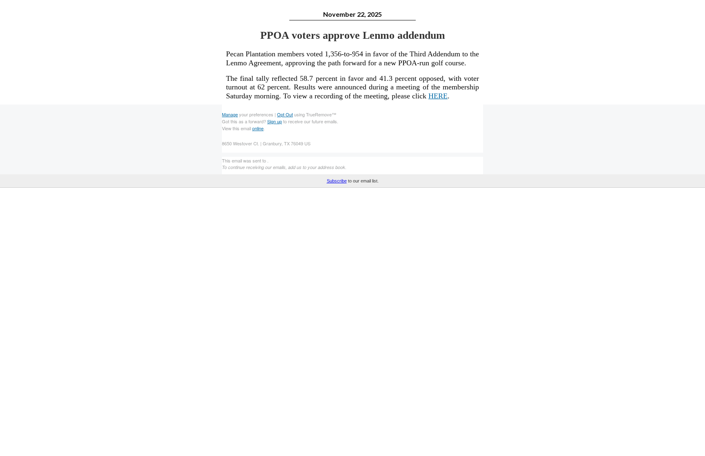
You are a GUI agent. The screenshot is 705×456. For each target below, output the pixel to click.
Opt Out (285, 114)
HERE (438, 96)
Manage (230, 114)
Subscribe (337, 180)
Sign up (274, 121)
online (258, 128)
